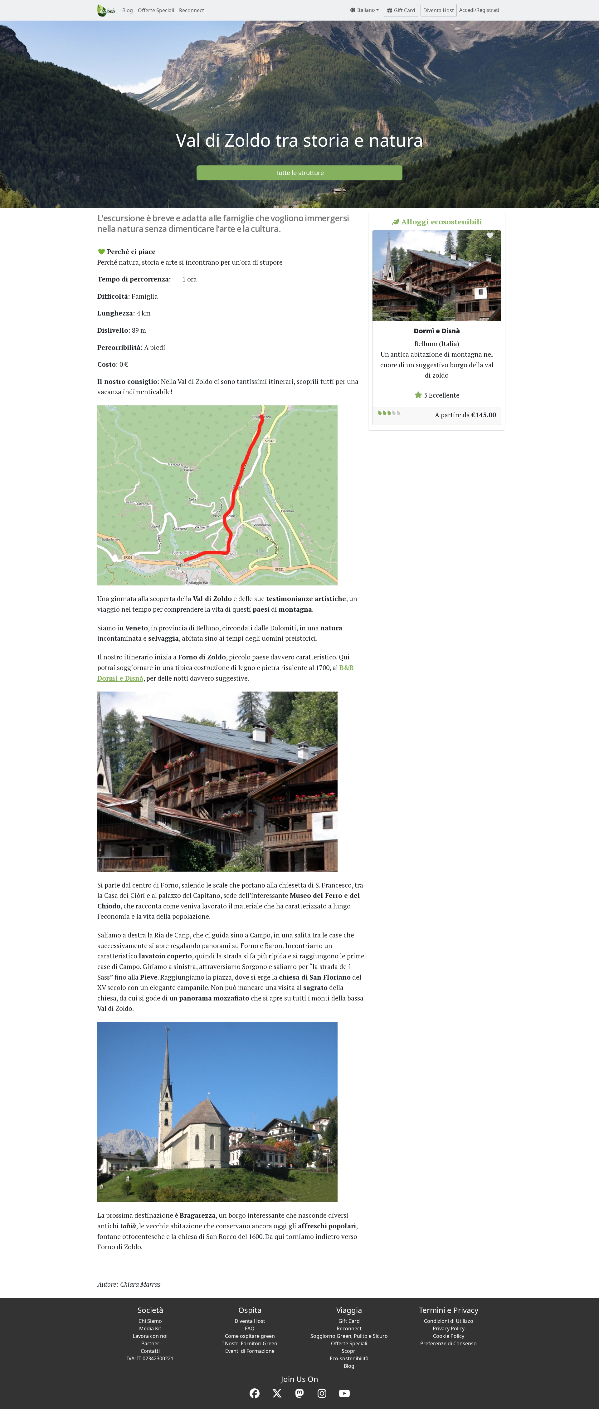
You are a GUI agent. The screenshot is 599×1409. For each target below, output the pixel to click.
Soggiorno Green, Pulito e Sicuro (349, 1336)
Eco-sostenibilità (349, 1358)
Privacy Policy (449, 1328)
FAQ (250, 1328)
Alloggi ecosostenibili (440, 222)
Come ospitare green (250, 1336)
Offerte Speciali (156, 10)
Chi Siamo (150, 1321)
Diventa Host (438, 10)
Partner (150, 1343)
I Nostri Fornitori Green (249, 1343)
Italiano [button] (365, 10)
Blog (127, 10)
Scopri (349, 1351)
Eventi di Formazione (250, 1351)
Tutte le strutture (299, 173)
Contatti (150, 1351)
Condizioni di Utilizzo (448, 1321)
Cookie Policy (448, 1336)
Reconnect (191, 10)
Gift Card (404, 10)
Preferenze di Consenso (448, 1343)
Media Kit (150, 1328)
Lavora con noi (150, 1336)
